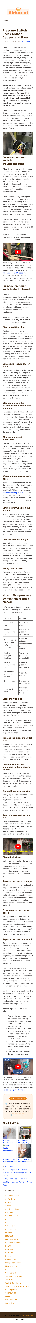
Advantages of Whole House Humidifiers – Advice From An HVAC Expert (17, 1170)
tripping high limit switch (14, 1090)
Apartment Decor (12, 1206)
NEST (7, 1267)
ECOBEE (8, 1230)
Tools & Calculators (13, 1280)
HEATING (9, 1164)
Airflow (8, 1200)
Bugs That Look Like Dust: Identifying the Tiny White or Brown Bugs (17, 1179)
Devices (8, 1220)
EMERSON (9, 1233)
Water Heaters (11, 1301)
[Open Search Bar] (33, 20)
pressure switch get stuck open (16, 493)
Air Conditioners (12, 1193)
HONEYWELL (10, 1247)
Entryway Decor (11, 1237)
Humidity (9, 1250)
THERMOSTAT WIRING (14, 1274)
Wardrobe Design (12, 1297)
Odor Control (10, 1270)
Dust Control (10, 1227)
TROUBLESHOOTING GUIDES (17, 1284)
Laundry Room (11, 1257)
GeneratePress (28, 1312)
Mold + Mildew (11, 1264)
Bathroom (9, 1210)
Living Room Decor (13, 1260)
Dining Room (10, 1223)
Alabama (9, 1203)
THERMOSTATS (11, 1277)
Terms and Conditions (18, 1316)
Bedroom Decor (11, 1213)
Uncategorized (11, 1287)
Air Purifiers (10, 1196)
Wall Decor (9, 1294)
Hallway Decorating (13, 1240)
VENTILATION (11, 1290)
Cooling (8, 1217)
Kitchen (8, 1254)
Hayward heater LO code (13, 273)
